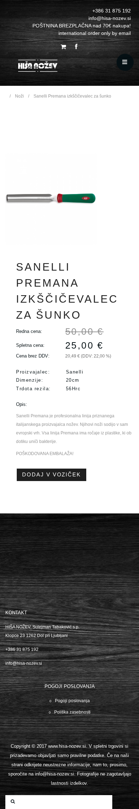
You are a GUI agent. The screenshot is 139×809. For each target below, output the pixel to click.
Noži (19, 96)
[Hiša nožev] (57, 67)
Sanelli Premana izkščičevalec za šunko (72, 96)
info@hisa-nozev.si (23, 663)
